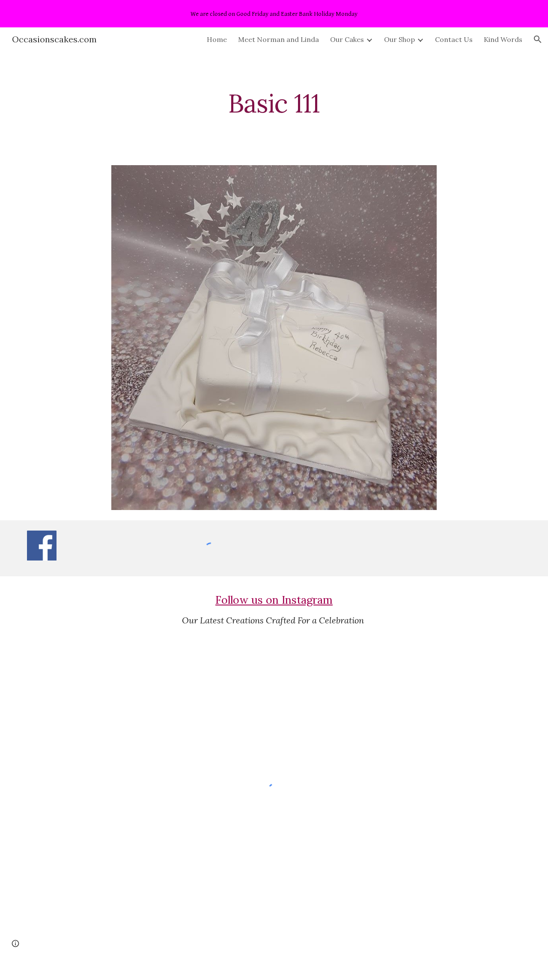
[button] (537, 39)
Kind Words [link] (503, 39)
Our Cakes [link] (347, 39)
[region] (274, 13)
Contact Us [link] (454, 39)
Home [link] (217, 39)
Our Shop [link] (399, 39)
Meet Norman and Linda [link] (278, 39)
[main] (274, 103)
